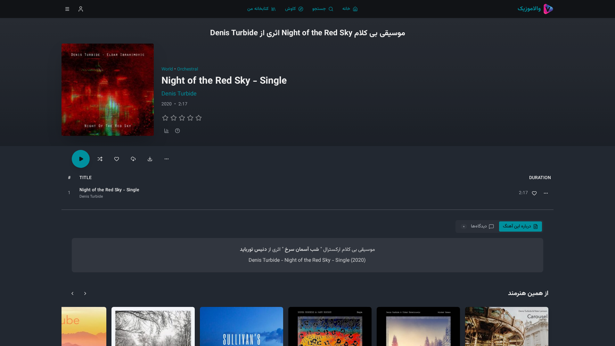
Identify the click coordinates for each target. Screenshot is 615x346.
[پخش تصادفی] (100, 158)
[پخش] (69, 193)
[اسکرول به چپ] (72, 293)
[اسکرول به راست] (85, 293)
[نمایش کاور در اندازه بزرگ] (108, 90)
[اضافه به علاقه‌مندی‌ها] (116, 158)
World (167, 69)
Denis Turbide (179, 94)
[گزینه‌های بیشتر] (166, 158)
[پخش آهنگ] (81, 159)
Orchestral (187, 69)
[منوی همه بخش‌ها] (67, 9)
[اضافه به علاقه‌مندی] (534, 193)
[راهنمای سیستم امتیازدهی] (177, 131)
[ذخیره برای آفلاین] (133, 158)
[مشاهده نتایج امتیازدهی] (166, 131)
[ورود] (80, 9)
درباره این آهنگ (517, 226)
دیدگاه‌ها (475, 226)
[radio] (165, 118)
